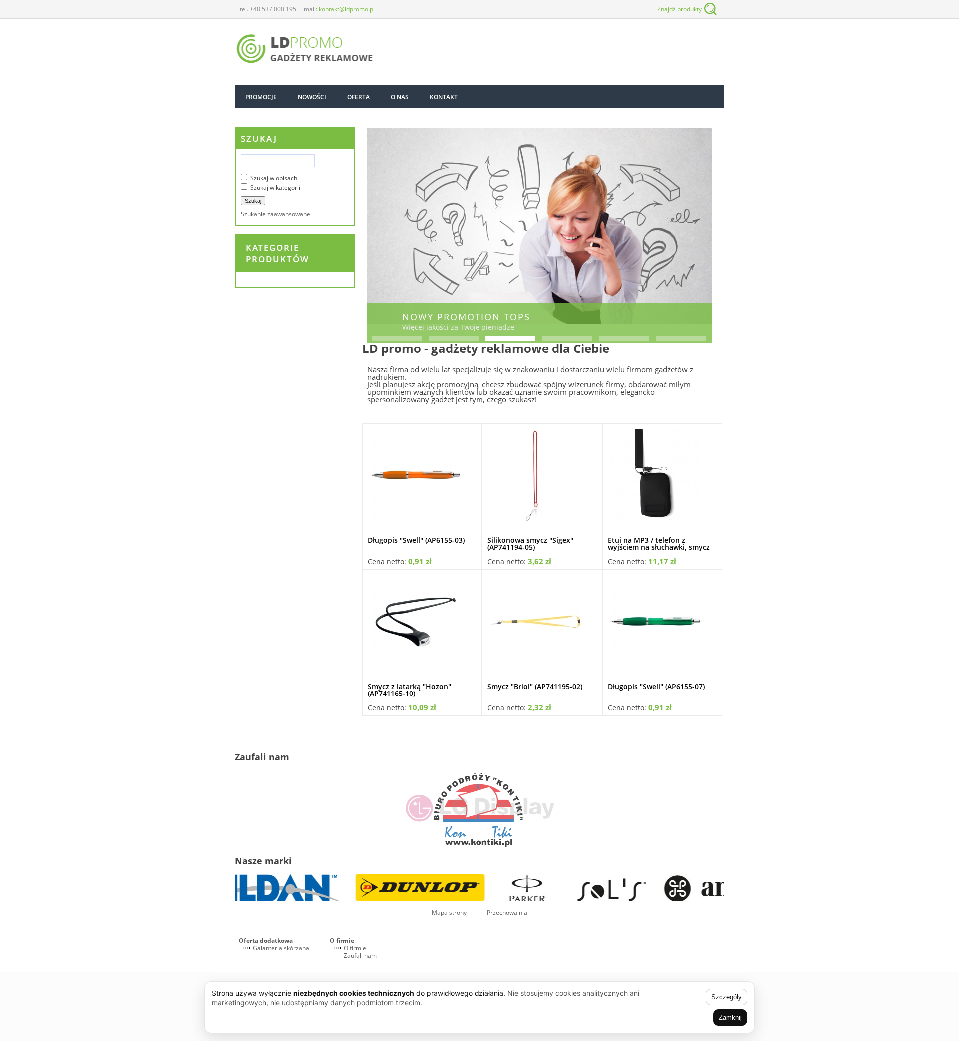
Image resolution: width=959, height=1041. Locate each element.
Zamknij (730, 1017)
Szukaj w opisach (273, 178)
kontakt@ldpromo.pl (347, 9)
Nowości (312, 97)
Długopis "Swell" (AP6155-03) (416, 540)
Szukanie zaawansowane (275, 214)
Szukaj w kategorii (275, 187)
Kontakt (444, 97)
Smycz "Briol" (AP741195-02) (534, 686)
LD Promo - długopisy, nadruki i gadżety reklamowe (305, 50)
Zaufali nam (360, 955)
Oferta (358, 97)
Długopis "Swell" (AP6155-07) (656, 686)
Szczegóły (726, 997)
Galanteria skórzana (281, 948)
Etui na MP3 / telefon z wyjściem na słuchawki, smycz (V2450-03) (659, 547)
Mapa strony (449, 912)
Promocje (261, 97)
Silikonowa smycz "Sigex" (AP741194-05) (530, 543)
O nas (400, 97)
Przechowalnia (507, 912)
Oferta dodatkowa (266, 940)
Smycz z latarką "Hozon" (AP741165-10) (409, 690)
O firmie (342, 940)
